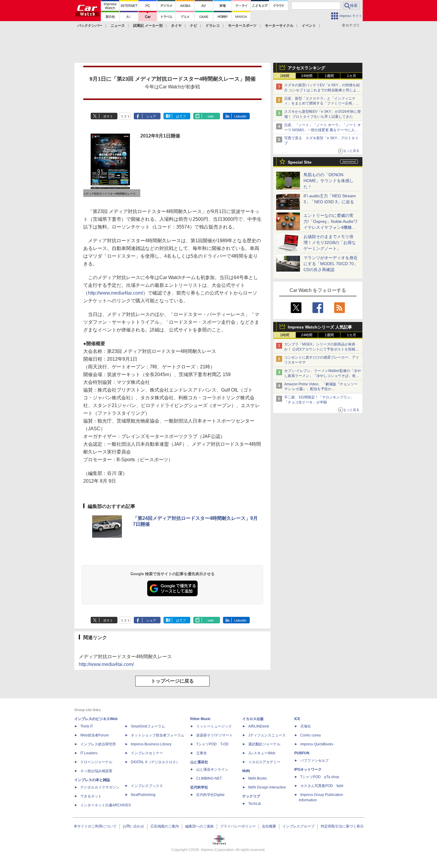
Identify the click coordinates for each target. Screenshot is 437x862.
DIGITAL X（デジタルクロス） (155, 762)
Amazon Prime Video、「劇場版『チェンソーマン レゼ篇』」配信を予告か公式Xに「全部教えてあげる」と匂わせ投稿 (321, 389)
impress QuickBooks (316, 744)
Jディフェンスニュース (267, 735)
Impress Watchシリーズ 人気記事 (320, 327)
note (211, 116)
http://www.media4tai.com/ (115, 292)
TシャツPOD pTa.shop (319, 777)
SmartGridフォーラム (148, 726)
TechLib (254, 804)
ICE (297, 719)
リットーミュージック (214, 726)
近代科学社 (199, 787)
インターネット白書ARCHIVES (105, 805)
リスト (125, 116)
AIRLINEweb (258, 726)
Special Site (300, 162)
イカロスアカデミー (264, 762)
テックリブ (251, 796)
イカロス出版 (253, 719)
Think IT (86, 726)
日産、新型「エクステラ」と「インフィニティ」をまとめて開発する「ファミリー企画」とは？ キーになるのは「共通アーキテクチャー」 (322, 103)
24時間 (306, 76)
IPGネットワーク (308, 769)
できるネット (91, 796)
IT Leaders (89, 753)
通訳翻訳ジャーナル (264, 744)
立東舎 (201, 753)
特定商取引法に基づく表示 (342, 826)
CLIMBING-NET (209, 778)
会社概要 (269, 826)
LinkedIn (240, 116)
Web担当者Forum (94, 735)
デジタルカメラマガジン (100, 787)
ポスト (108, 116)
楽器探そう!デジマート (214, 735)
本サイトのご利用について (95, 826)
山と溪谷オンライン (212, 769)
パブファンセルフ (314, 760)
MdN (246, 771)
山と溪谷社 (199, 762)
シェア (151, 116)
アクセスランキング (306, 67)
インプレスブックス (147, 786)
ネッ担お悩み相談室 (96, 771)
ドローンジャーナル (96, 762)
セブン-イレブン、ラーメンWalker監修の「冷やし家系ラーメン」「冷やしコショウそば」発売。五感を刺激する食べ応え (322, 376)
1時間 (284, 76)
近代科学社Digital (210, 795)
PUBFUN (301, 753)
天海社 (305, 726)
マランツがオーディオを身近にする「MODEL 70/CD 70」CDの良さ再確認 (331, 263)
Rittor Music (200, 719)
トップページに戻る (172, 680)
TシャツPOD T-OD (212, 744)
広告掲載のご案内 (164, 826)
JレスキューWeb (261, 753)
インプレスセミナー (147, 753)
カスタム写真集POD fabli (321, 786)
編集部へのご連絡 (199, 826)
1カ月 (351, 76)
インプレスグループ (298, 826)
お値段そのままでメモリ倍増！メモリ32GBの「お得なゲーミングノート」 (330, 242)
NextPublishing (143, 795)
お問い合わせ (133, 826)
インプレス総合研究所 (98, 744)
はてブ (181, 116)
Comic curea (310, 735)
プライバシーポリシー (238, 826)
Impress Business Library (151, 744)
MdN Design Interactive (267, 787)
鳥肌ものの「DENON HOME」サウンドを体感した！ (328, 180)
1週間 (329, 76)
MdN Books (257, 778)
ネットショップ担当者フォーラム (157, 735)
